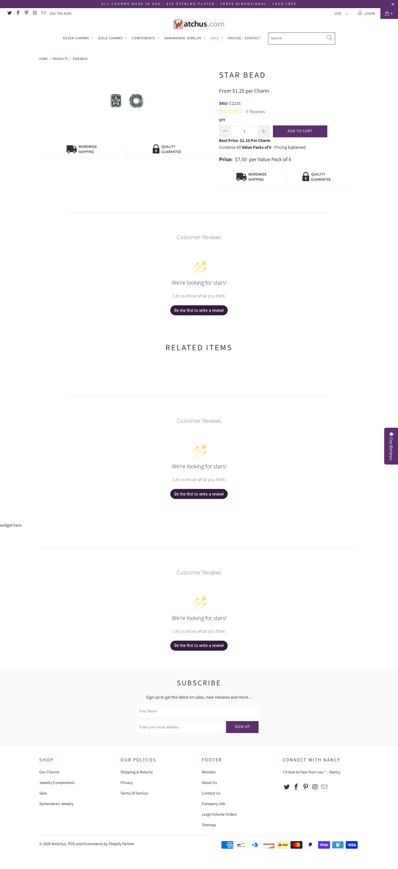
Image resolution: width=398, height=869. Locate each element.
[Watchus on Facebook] (17, 13)
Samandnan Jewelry (183, 38)
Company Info (213, 804)
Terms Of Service (134, 793)
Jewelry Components (56, 783)
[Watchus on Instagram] (34, 13)
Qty (222, 120)
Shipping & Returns (136, 772)
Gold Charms (111, 38)
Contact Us (211, 793)
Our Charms (49, 772)
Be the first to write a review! (199, 310)
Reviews (209, 772)
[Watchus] (199, 24)
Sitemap (209, 825)
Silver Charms (76, 38)
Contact (252, 38)
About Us (209, 783)
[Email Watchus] (43, 13)
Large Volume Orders (219, 814)
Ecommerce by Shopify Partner (108, 844)
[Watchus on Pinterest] (26, 13)
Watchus (58, 844)
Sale (215, 38)
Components (144, 38)
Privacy (126, 783)
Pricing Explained (290, 147)
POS (71, 844)
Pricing (234, 38)
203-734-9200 (60, 13)
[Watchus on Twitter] (9, 13)
